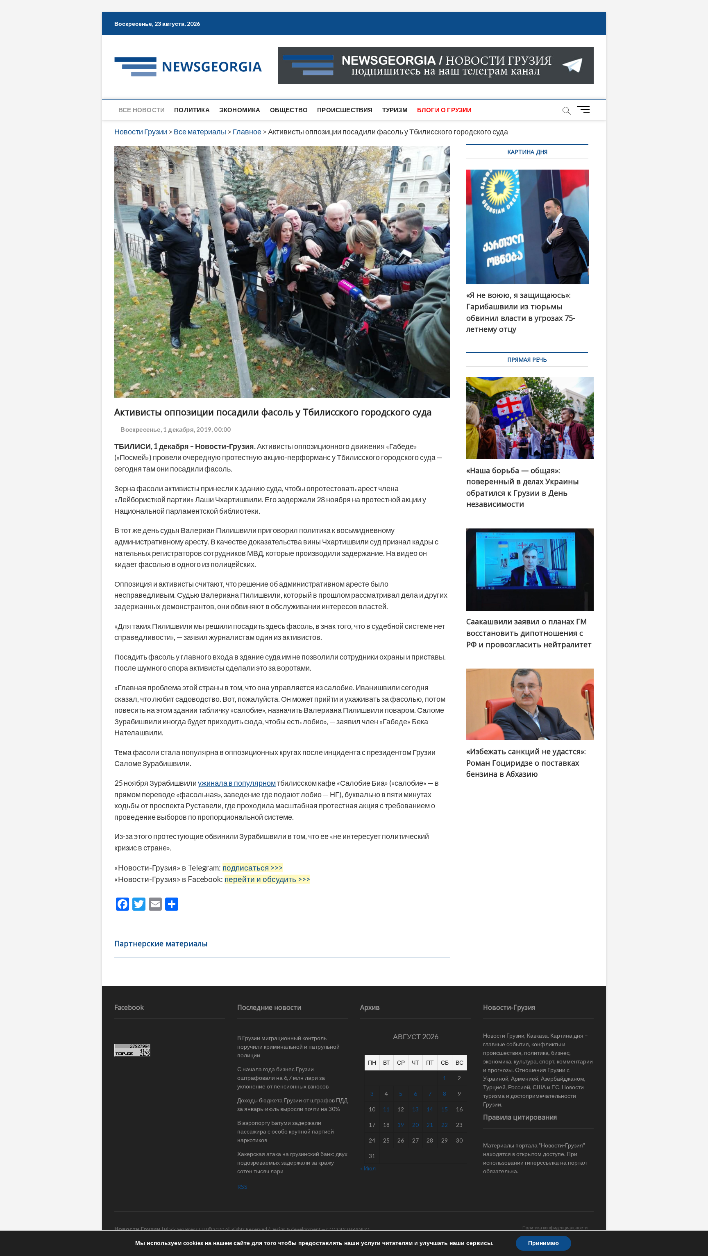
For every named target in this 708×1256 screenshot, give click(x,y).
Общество (289, 109)
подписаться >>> (252, 867)
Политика (192, 109)
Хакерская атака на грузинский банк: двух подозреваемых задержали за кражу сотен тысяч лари (292, 1162)
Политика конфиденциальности (555, 1227)
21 (430, 1124)
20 (415, 1124)
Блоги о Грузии (444, 109)
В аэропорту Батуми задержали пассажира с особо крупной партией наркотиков (285, 1131)
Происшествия (344, 109)
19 (400, 1124)
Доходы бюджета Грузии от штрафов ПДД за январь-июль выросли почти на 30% (292, 1104)
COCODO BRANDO (348, 1229)
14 (430, 1109)
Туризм (395, 109)
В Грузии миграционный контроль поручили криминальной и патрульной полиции (288, 1046)
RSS (242, 1186)
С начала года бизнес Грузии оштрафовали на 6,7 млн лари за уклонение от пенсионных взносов (283, 1078)
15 (444, 1109)
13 (415, 1109)
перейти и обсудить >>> (267, 879)
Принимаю (543, 1243)
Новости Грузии (137, 1228)
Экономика (240, 109)
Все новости (141, 109)
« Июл (368, 1168)
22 (444, 1124)
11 (386, 1109)
